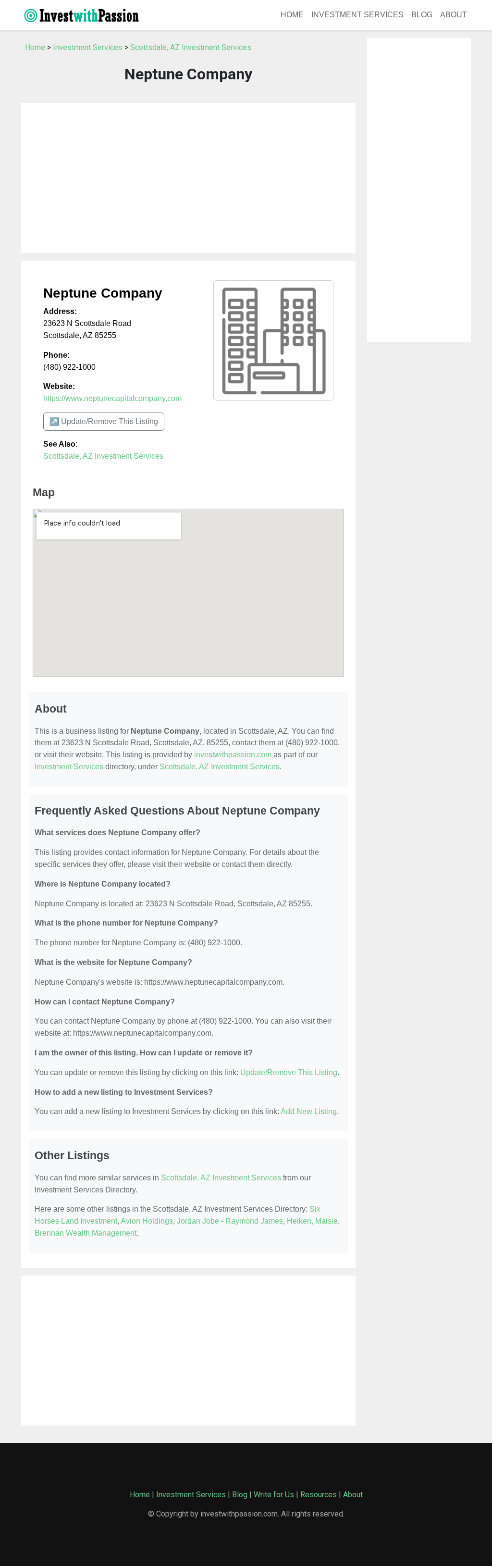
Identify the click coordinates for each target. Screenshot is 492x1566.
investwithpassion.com (232, 755)
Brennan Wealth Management (85, 1233)
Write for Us (274, 1494)
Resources (318, 1494)
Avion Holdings (147, 1221)
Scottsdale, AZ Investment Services (190, 47)
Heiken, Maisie (312, 1221)
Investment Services (357, 15)
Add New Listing (309, 1111)
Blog (421, 15)
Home (292, 15)
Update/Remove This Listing (288, 1072)
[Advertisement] (188, 178)
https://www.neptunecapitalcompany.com (112, 398)
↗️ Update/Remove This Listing (103, 421)
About (453, 15)
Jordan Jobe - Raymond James (230, 1221)
